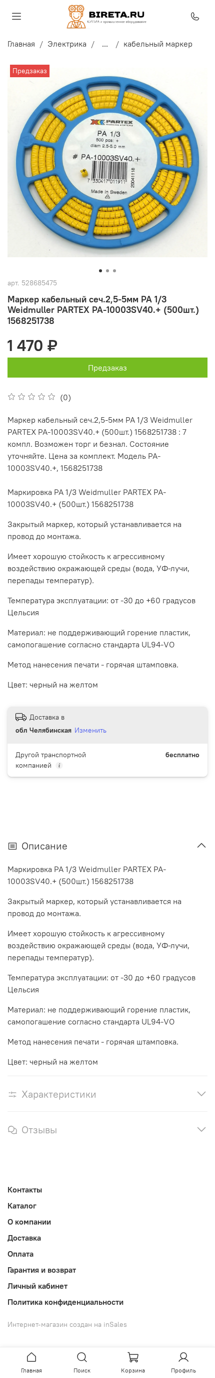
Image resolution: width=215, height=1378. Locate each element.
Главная (21, 44)
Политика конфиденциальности (66, 1302)
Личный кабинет (38, 1286)
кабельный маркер (158, 44)
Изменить (90, 730)
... (105, 43)
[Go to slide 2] (107, 270)
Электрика (67, 44)
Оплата (21, 1254)
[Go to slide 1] (100, 270)
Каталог (22, 1205)
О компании (29, 1222)
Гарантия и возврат (42, 1270)
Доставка (24, 1238)
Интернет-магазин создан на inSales (67, 1324)
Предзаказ (107, 368)
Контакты (25, 1189)
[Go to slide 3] (114, 270)
